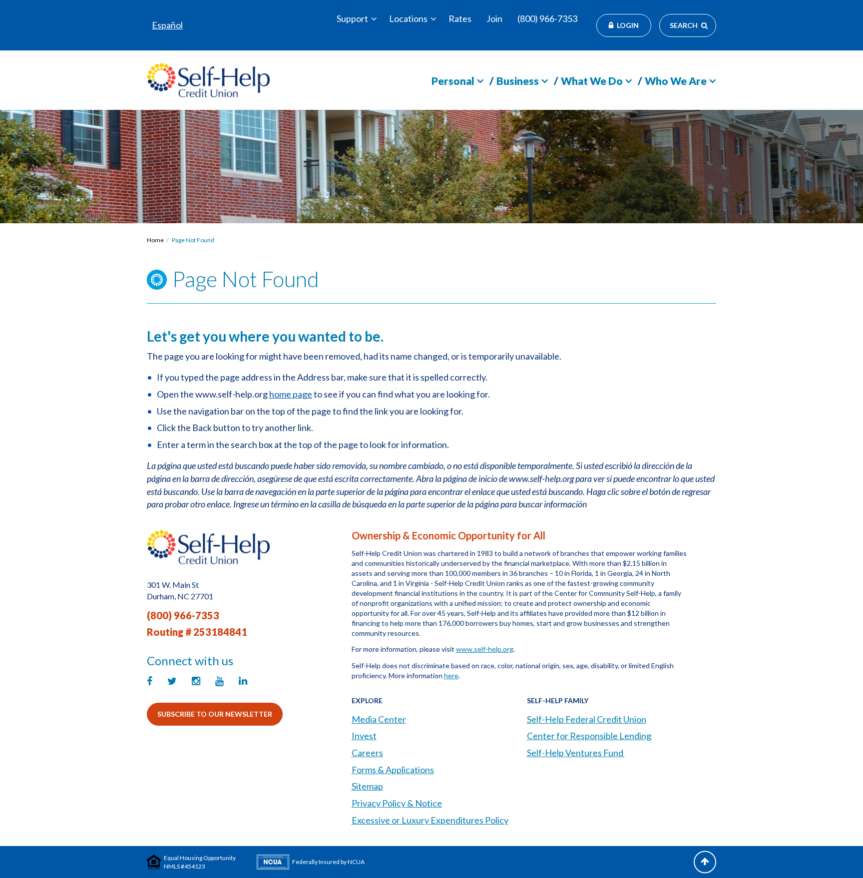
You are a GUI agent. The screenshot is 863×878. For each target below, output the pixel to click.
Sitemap (367, 786)
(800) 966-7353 (547, 18)
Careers (367, 752)
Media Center (379, 719)
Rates (459, 18)
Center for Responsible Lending (589, 735)
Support (352, 18)
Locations (408, 18)
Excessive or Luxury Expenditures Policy (430, 820)
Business (517, 80)
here (451, 675)
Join (494, 18)
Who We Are (676, 80)
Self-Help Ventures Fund (576, 752)
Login (628, 25)
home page (290, 394)
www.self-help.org (484, 649)
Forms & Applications (393, 769)
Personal (453, 80)
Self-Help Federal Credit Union (586, 719)
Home (155, 240)
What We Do (592, 80)
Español (167, 24)
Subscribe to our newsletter (214, 714)
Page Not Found (193, 240)
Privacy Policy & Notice (397, 803)
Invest (364, 735)
